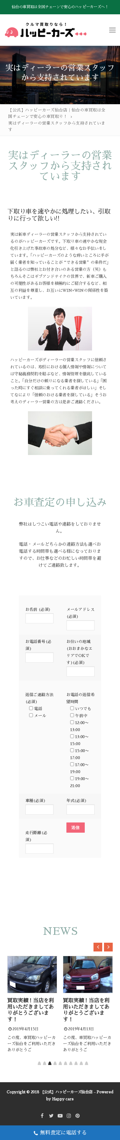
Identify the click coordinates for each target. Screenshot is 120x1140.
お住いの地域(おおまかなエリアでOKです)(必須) (79, 652)
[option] (36, 1005)
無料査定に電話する (63, 1132)
